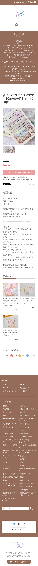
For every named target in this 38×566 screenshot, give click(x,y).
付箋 (21, 462)
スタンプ (23, 459)
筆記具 (22, 477)
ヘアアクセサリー (26, 486)
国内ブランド (7, 415)
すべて (6, 355)
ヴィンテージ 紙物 (9, 474)
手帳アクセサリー (26, 474)
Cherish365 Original (27, 409)
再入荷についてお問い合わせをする (19, 172)
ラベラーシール (8, 427)
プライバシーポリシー (10, 391)
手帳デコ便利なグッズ (10, 477)
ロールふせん (24, 424)
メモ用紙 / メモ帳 (26, 436)
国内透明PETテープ (9, 418)
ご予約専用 (24, 490)
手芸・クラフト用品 (27, 483)
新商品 (22, 406)
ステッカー (24, 430)
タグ (4, 465)
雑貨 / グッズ (24, 480)
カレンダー (6, 462)
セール (5, 490)
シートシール (24, 427)
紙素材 (22, 465)
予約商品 (6, 406)
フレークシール (8, 433)
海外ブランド (24, 412)
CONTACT (23, 391)
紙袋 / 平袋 (6, 468)
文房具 (5, 480)
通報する (31, 184)
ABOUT (5, 388)
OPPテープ (6, 430)
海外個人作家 (7, 412)
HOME (5, 384)
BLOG (22, 384)
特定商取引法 (24, 388)
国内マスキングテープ (27, 415)
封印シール (24, 433)
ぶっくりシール (8, 436)
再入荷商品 (6, 409)
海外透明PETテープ (9, 424)
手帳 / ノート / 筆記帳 (10, 445)
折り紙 (22, 456)
